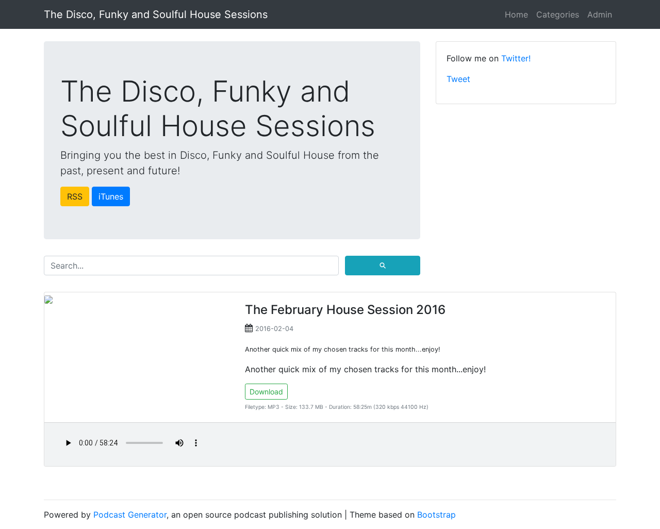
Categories (557, 14)
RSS (74, 196)
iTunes (110, 196)
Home (516, 14)
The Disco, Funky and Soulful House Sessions (156, 14)
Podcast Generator (130, 514)
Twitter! (516, 58)
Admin (599, 14)
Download (266, 391)
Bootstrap (436, 514)
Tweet (458, 79)
